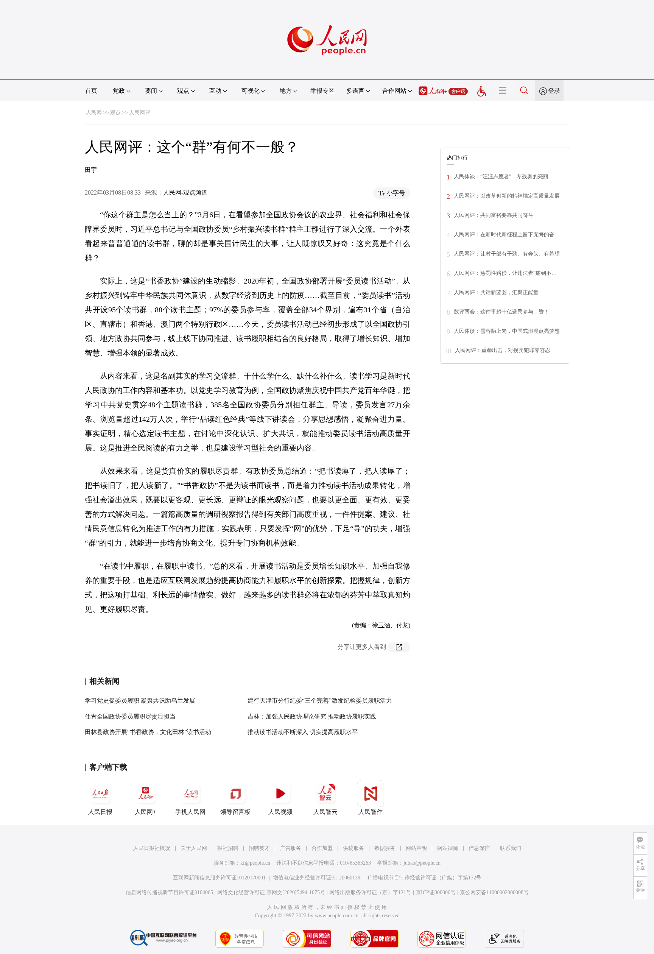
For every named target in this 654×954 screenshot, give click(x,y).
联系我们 (510, 848)
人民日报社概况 (151, 848)
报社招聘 (227, 848)
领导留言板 (235, 812)
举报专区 (322, 90)
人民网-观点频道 (185, 192)
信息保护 (479, 848)
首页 (91, 90)
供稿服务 (353, 848)
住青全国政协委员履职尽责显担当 (130, 716)
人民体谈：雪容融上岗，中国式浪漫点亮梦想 (507, 331)
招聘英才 (259, 848)
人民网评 (139, 112)
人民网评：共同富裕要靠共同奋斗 (493, 215)
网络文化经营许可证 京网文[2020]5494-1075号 (271, 892)
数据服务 (385, 848)
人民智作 (370, 812)
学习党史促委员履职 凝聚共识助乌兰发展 (140, 700)
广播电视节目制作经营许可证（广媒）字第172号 (424, 878)
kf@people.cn (255, 863)
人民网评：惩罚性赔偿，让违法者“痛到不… (505, 273)
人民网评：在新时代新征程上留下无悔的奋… (507, 234)
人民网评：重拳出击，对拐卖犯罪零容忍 (502, 350)
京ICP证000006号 (436, 892)
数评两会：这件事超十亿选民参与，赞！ (501, 312)
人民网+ (145, 812)
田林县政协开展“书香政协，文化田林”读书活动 (148, 732)
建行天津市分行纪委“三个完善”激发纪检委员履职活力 (320, 700)
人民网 (94, 112)
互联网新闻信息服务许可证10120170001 (219, 878)
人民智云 (325, 812)
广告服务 (290, 848)
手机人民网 (190, 812)
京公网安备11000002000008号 (494, 892)
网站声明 (416, 848)
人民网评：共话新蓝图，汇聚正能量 (496, 292)
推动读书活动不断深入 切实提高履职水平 (303, 732)
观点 (115, 112)
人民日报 (100, 812)
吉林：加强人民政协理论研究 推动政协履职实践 (312, 716)
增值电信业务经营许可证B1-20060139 (316, 878)
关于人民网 (194, 848)
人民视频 (280, 812)
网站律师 (447, 848)
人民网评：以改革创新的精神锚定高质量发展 (507, 196)
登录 (554, 90)
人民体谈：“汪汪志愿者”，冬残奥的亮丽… (504, 176)
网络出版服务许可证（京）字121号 (370, 892)
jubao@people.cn (422, 863)
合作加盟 (322, 848)
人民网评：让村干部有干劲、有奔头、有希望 (507, 254)
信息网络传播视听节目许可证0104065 (169, 892)
